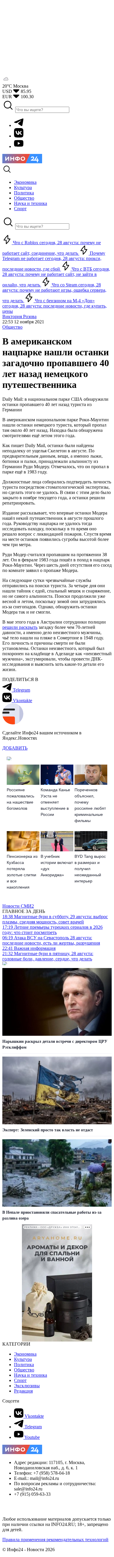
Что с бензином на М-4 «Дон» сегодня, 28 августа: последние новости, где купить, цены (54, 306)
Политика (24, 1364)
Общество (12, 327)
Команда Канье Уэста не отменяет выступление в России (55, 802)
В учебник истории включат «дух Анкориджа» (57, 865)
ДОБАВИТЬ (14, 748)
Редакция (23, 1390)
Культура (23, 1359)
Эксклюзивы (27, 1385)
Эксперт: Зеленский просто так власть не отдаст (47, 1130)
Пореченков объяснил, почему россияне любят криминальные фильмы (90, 805)
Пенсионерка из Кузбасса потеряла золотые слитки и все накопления (22, 871)
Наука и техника (30, 1375)
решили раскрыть (19, 627)
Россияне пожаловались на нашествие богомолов (20, 799)
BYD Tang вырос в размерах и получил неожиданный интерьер (90, 868)
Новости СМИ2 (18, 906)
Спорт (20, 1380)
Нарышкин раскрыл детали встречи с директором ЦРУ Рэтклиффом (54, 1044)
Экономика (25, 1353)
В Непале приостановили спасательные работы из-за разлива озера (51, 1215)
